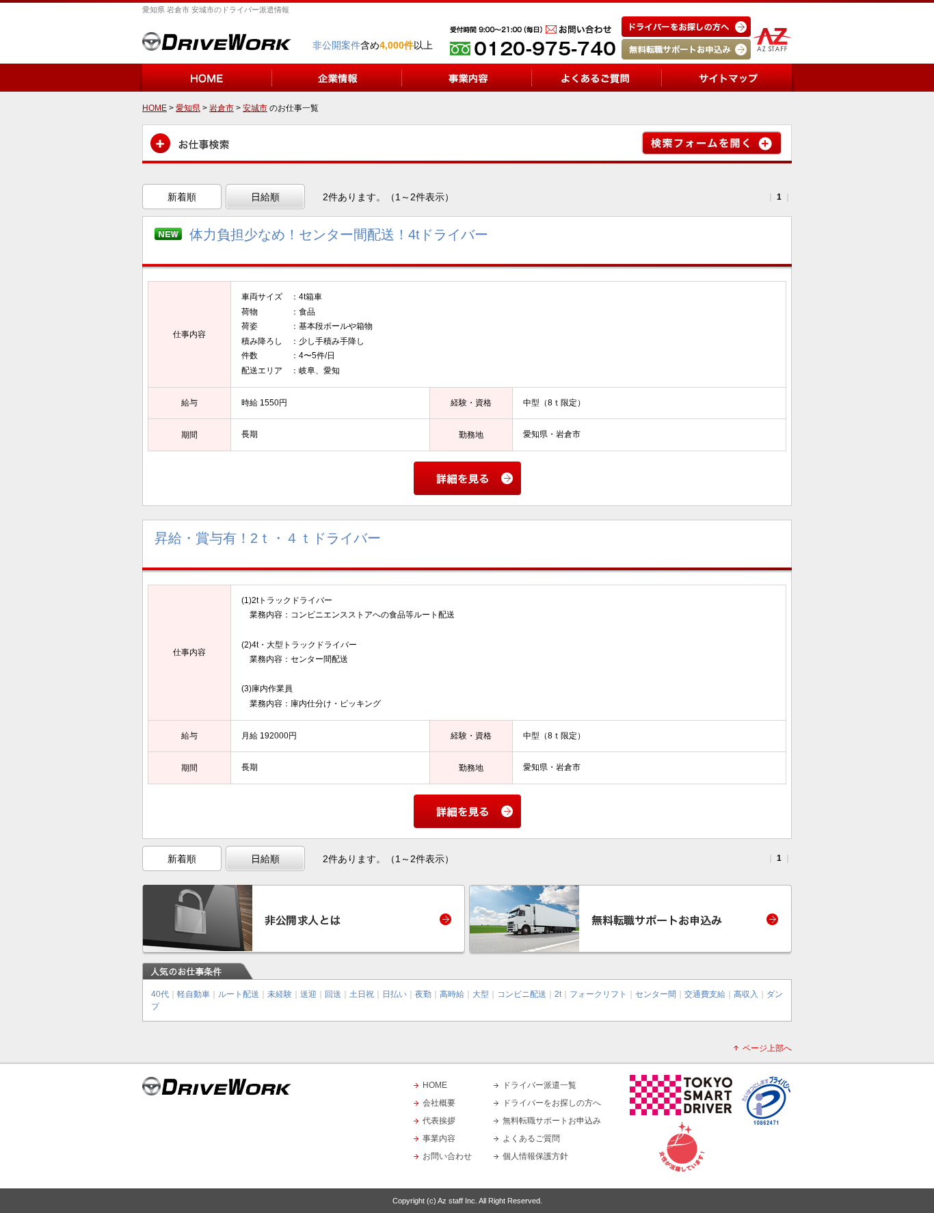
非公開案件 (336, 45)
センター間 (655, 994)
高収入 (746, 994)
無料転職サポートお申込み (552, 1120)
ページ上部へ (767, 1048)
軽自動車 (193, 994)
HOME (435, 1085)
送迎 (308, 994)
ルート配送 (238, 994)
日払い (394, 994)
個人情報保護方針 (535, 1156)
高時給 (452, 994)
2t (558, 994)
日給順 (265, 196)
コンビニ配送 (521, 994)
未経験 (279, 994)
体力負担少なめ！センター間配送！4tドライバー (338, 234)
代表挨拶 (439, 1120)
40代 (160, 994)
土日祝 (361, 994)
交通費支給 (704, 994)
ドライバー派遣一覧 (539, 1085)
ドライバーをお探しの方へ (552, 1103)
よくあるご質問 (531, 1138)
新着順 (182, 196)
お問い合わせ (447, 1156)
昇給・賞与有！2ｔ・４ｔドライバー (268, 538)
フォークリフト (598, 994)
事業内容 (439, 1138)
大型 (480, 994)
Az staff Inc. (457, 1201)
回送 (333, 994)
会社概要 (439, 1103)
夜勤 (423, 994)
